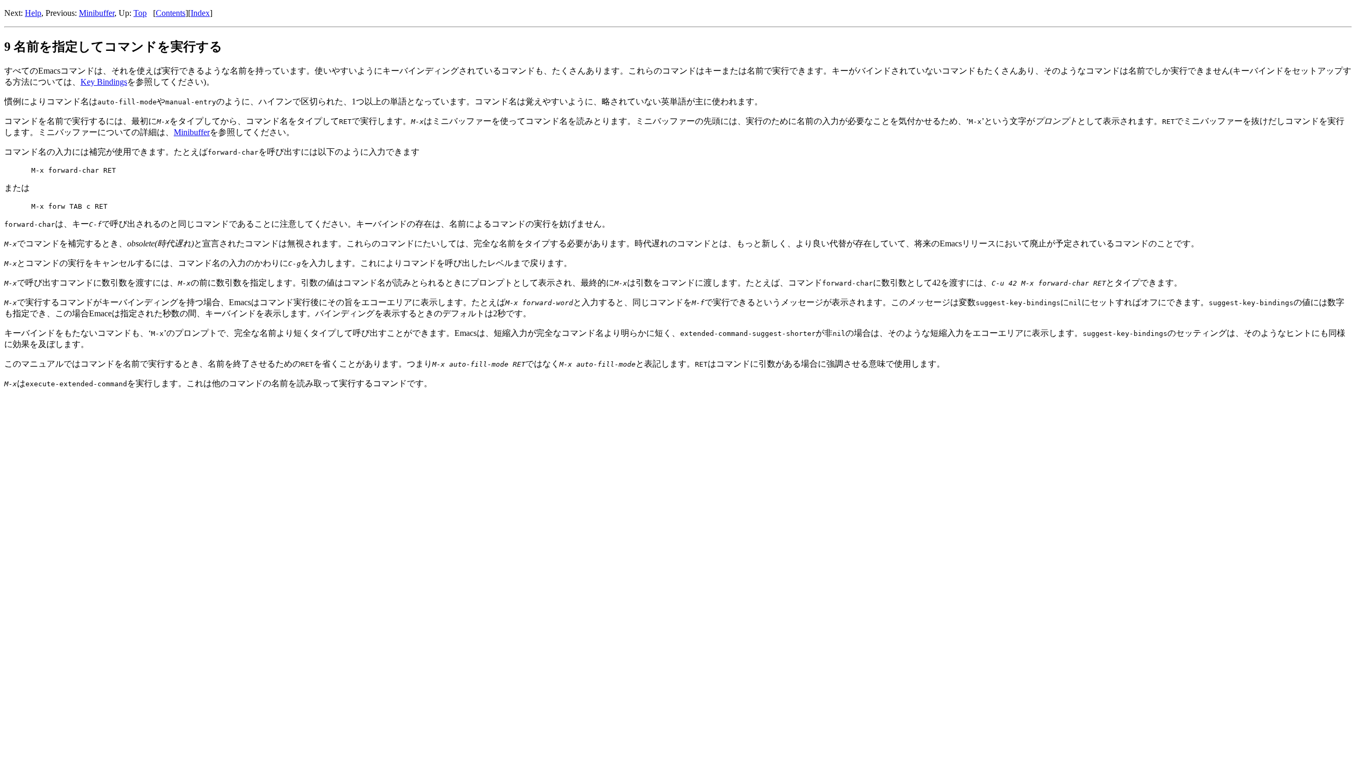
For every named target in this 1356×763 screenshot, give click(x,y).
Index (200, 12)
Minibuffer (96, 12)
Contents (170, 12)
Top (140, 12)
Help (33, 12)
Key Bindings (104, 81)
